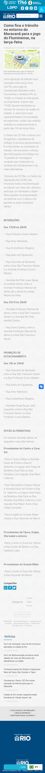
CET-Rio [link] (29, 598)
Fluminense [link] (28, 625)
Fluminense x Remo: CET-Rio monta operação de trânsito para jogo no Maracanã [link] (19, 683)
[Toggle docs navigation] (40, 16)
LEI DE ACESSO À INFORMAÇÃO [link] (22, 710)
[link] (41, 9)
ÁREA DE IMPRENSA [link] (22, 713)
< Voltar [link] (23, 767)
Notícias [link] (29, 606)
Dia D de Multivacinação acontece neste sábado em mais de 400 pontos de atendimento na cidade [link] (21, 658)
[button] (36, 16)
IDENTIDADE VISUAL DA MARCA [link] (22, 715)
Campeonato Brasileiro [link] (20, 621)
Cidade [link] (29, 602)
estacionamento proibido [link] (22, 623)
